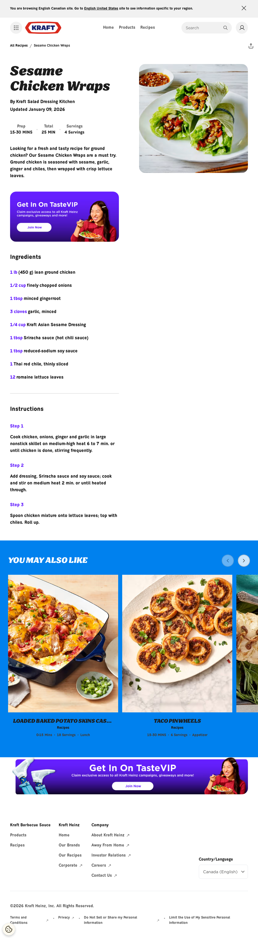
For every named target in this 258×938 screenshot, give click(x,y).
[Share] (251, 46)
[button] (16, 28)
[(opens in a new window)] (64, 217)
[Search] (225, 27)
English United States (101, 9)
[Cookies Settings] (9, 929)
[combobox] (203, 27)
